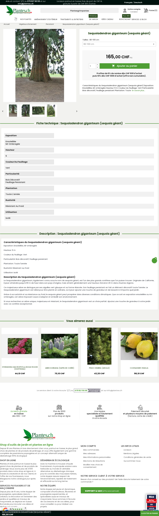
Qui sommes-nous (132, 461)
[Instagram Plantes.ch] (122, 490)
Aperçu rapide (17, 361)
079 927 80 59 (33, 1)
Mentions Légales (131, 453)
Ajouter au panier (124, 66)
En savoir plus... (138, 90)
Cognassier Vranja (139, 368)
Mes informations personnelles (97, 457)
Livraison (127, 450)
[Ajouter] (97, 64)
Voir (27, 361)
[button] (23, 19)
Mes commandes (91, 450)
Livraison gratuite (19, 411)
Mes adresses (89, 453)
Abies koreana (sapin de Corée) (59, 368)
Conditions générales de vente (137, 457)
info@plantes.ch (26, 3)
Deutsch (138, 2)
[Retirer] (97, 67)
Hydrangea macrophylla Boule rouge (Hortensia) (20, 368)
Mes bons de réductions (94, 461)
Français (128, 2)
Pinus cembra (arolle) (99, 368)
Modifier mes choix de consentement (93, 465)
